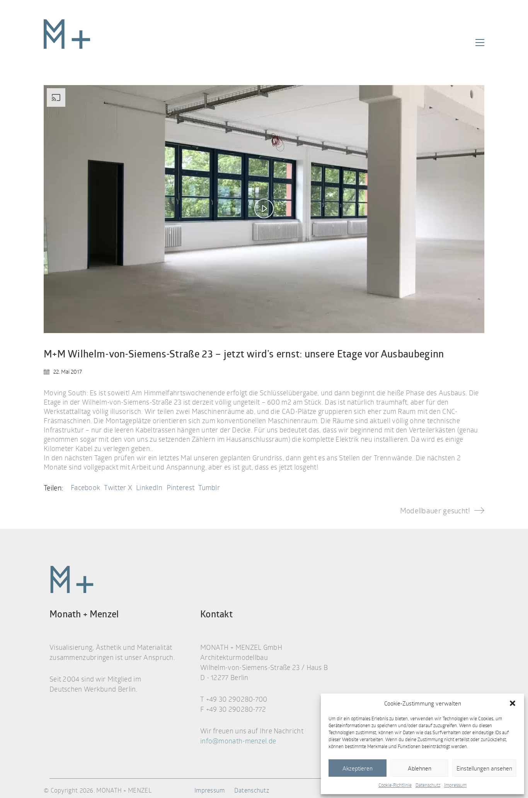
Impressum (455, 785)
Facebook (85, 487)
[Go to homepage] (67, 42)
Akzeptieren (357, 768)
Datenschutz (428, 785)
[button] (512, 703)
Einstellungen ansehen (484, 768)
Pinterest (181, 487)
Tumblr (209, 487)
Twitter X (118, 487)
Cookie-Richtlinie (395, 785)
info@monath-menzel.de (238, 740)
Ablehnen (419, 768)
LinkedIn (149, 487)
